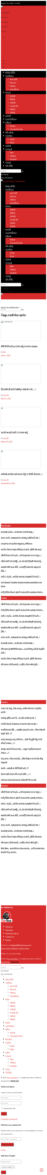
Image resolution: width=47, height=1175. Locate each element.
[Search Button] (22, 171)
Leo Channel (10, 67)
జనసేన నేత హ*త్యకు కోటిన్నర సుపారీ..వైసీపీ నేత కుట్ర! (21, 549)
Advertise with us (12, 933)
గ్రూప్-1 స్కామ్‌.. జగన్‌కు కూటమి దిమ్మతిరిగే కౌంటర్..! (20, 576)
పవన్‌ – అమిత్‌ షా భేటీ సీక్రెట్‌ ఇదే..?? (15, 768)
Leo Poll (8, 64)
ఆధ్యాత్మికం (13, 159)
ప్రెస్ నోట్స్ (9, 166)
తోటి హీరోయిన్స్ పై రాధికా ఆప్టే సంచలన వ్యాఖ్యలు (19, 346)
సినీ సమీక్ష (9, 132)
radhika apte (14, 307)
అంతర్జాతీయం (14, 89)
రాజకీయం (9, 76)
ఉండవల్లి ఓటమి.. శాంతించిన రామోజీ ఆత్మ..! (17, 532)
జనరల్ (8, 116)
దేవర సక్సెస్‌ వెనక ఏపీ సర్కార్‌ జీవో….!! (15, 774)
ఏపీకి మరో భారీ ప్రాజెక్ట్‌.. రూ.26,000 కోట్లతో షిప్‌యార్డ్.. (21, 561)
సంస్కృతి (8, 149)
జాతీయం (13, 86)
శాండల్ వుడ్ (14, 105)
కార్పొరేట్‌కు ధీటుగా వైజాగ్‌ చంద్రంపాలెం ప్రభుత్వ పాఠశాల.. (22, 592)
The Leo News (12, 958)
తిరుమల (12, 125)
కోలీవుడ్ (12, 99)
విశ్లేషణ (8, 122)
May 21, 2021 (6, 398)
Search (8, 940)
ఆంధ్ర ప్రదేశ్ (13, 79)
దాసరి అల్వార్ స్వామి (16, 129)
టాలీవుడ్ (12, 95)
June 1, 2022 (5, 355)
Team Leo (14, 962)
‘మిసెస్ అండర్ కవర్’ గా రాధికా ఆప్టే (14, 432)
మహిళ (8, 146)
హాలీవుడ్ (12, 112)
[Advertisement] (23, 32)
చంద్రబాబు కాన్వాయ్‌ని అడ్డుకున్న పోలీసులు (16, 543)
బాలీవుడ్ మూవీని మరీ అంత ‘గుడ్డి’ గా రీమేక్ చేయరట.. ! (22, 474)
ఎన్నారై (8, 162)
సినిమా (8, 92)
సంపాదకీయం (11, 119)
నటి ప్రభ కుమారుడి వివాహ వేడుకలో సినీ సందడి (18, 780)
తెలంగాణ (13, 82)
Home (3, 307)
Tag (7, 307)
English (8, 60)
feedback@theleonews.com (20, 945)
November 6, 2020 (8, 483)
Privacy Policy (24, 948)
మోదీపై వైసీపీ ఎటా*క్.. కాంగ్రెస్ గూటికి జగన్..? (18, 718)
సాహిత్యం (13, 155)
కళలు (12, 152)
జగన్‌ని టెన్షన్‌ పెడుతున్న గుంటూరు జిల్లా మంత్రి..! (19, 723)
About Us (9, 926)
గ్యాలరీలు (8, 136)
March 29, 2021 (7, 441)
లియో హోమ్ (10, 72)
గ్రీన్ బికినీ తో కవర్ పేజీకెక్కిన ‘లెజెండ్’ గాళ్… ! (18, 389)
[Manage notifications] (41, 1170)
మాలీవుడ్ (13, 102)
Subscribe (9, 930)
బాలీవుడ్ (12, 109)
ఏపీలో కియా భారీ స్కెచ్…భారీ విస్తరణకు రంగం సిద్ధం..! (21, 555)
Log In (3, 1149)
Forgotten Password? (9, 1119)
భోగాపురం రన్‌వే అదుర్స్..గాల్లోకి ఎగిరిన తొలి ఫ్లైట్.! (20, 664)
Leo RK (6, 395)
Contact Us (9, 936)
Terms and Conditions (9, 948)
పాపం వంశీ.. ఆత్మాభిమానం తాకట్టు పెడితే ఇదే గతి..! (20, 537)
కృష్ (4, 352)
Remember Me (9, 1108)
